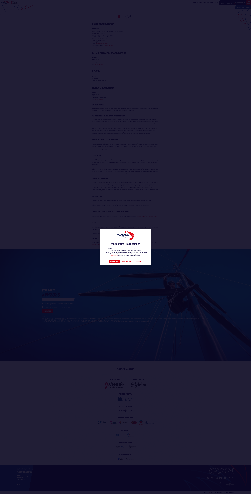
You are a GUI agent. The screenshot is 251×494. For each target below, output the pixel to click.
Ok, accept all (114, 261)
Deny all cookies (126, 261)
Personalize (138, 261)
